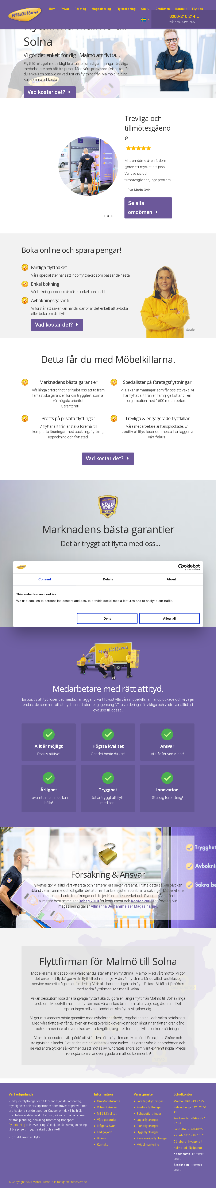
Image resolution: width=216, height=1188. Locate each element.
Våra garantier (106, 1119)
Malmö (178, 1101)
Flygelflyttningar (147, 1132)
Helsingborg (182, 1107)
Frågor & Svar (106, 1126)
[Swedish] (145, 23)
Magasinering (101, 9)
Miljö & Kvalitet (107, 1113)
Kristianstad (182, 1118)
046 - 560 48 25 (192, 1129)
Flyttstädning (126, 9)
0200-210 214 (181, 17)
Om (143, 9)
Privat (65, 9)
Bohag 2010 (89, 901)
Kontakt (102, 1144)
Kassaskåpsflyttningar (152, 1138)
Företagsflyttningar (150, 1101)
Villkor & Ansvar (107, 1107)
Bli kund (102, 1138)
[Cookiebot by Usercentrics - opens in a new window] (181, 567)
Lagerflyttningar (147, 1119)
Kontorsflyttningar (149, 1107)
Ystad (178, 1135)
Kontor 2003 (141, 901)
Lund (177, 1129)
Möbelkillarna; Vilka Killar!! (146, 131)
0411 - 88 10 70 (194, 1135)
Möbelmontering (148, 1144)
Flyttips (197, 9)
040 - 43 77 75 (194, 1101)
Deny (107, 618)
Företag (80, 9)
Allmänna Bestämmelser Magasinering (124, 906)
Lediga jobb (104, 1132)
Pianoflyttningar (147, 1126)
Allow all (169, 618)
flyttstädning (17, 1124)
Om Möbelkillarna (108, 1101)
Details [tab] (108, 579)
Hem (52, 9)
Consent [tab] (44, 579)
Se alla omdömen (140, 206)
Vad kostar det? (46, 92)
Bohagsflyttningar (149, 1113)
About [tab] (171, 579)
